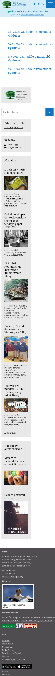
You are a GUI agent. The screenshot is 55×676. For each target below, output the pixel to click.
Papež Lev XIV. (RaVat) (31, 617)
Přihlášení (10, 140)
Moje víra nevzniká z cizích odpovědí (15, 461)
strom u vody (20, 97)
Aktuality (10, 160)
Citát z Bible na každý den (32, 14)
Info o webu (7, 643)
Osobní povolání (14, 495)
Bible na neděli (14, 123)
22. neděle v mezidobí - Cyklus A (30, 46)
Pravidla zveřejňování (11, 653)
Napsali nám (7, 647)
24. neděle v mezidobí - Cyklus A (30, 71)
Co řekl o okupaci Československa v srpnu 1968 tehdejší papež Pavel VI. (15, 221)
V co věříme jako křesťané (13, 659)
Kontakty (6, 640)
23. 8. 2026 (8, 127)
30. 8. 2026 (18, 127)
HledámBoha (14, 620)
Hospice (16, 617)
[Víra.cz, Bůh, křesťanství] (14, 4)
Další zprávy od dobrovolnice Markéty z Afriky (15, 329)
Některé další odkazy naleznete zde (37, 620)
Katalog (5, 656)
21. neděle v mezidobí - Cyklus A (30, 33)
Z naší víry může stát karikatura (15, 171)
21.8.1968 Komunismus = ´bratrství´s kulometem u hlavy (13, 270)
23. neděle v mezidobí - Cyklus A (29, 58)
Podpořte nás (8, 650)
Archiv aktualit (10, 433)
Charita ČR (6, 617)
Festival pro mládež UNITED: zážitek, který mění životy (14, 390)
